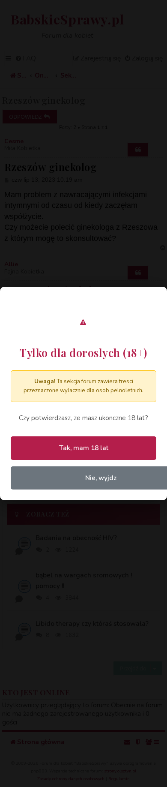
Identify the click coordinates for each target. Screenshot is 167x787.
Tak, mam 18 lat (83, 447)
